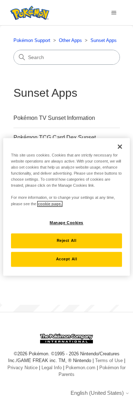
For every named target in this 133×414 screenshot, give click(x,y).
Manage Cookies (66, 223)
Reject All (67, 241)
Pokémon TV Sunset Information (54, 118)
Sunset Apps (103, 40)
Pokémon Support (31, 40)
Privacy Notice (22, 367)
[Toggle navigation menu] (113, 12)
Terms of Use (109, 360)
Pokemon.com (80, 367)
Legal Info (51, 367)
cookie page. (50, 204)
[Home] (28, 13)
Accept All (66, 259)
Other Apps (70, 40)
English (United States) (98, 393)
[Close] (120, 146)
